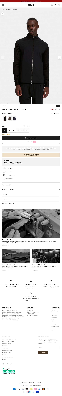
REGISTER (42, 203)
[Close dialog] (52, 190)
